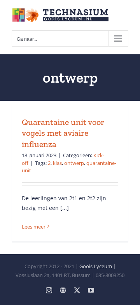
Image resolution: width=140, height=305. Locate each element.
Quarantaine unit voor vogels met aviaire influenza (63, 133)
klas (57, 162)
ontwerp (74, 162)
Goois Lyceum (95, 266)
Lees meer (34, 226)
